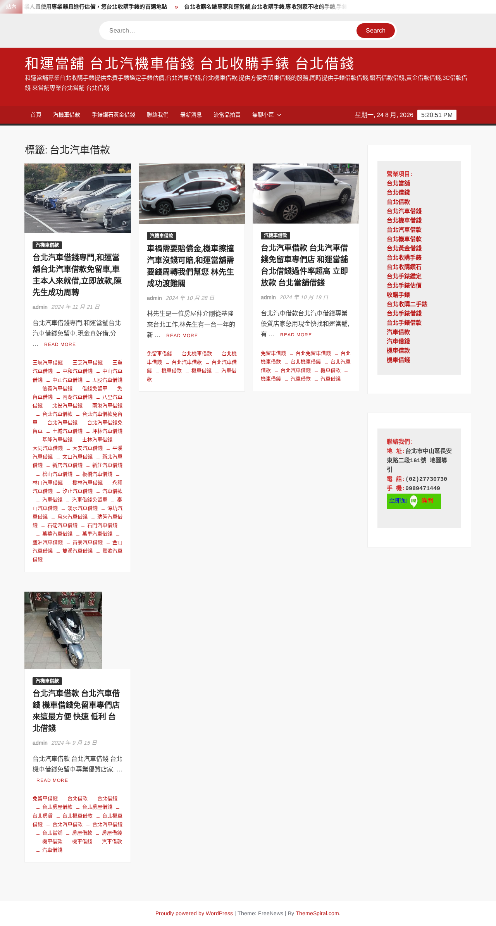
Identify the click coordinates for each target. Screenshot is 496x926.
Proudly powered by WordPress (194, 913)
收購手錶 (398, 295)
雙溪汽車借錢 (77, 551)
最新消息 (191, 115)
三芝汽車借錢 (87, 362)
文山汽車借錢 (77, 457)
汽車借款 (112, 491)
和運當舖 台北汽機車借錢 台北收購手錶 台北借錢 (190, 64)
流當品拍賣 (227, 115)
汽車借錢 (52, 500)
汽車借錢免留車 (89, 500)
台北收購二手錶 (407, 304)
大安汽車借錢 (87, 448)
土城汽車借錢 (67, 431)
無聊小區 (263, 115)
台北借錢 (107, 798)
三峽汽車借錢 (48, 362)
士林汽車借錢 (97, 439)
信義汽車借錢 (57, 388)
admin (40, 307)
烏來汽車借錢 (72, 517)
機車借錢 (201, 370)
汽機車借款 (66, 115)
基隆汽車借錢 (57, 439)
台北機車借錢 (306, 362)
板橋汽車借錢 (97, 474)
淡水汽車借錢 (82, 508)
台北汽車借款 (57, 414)
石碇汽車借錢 (62, 525)
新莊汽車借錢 (107, 465)
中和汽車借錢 (77, 371)
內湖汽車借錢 (77, 397)
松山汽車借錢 (57, 474)
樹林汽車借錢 (87, 482)
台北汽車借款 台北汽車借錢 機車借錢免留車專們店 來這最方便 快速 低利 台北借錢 (76, 711)
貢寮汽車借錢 (87, 542)
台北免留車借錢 (313, 353)
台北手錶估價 (404, 286)
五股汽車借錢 (107, 380)
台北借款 (77, 798)
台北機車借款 (197, 353)
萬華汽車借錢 (57, 534)
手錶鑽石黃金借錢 (113, 115)
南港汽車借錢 (107, 405)
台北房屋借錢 (97, 807)
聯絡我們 (158, 115)
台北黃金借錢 (404, 249)
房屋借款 (82, 833)
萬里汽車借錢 (97, 534)
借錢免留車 (94, 388)
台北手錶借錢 (404, 314)
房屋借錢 (112, 833)
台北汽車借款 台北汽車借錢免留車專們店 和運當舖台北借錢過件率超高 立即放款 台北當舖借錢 (304, 266)
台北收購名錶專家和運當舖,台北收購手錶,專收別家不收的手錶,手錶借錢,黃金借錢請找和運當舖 (287, 7)
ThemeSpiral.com (317, 913)
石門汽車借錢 (102, 525)
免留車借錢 (159, 353)
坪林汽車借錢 (107, 431)
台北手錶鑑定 (404, 277)
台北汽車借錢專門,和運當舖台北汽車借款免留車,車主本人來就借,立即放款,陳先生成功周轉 (77, 275)
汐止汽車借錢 (77, 491)
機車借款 (172, 370)
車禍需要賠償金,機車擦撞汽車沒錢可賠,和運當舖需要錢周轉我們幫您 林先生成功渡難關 (190, 266)
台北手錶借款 (404, 323)
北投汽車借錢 (67, 405)
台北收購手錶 (404, 258)
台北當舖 (52, 833)
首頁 (36, 115)
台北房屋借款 (57, 807)
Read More (60, 344)
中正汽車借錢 (67, 380)
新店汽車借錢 (67, 465)
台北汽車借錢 (62, 422)
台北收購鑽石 (404, 267)
